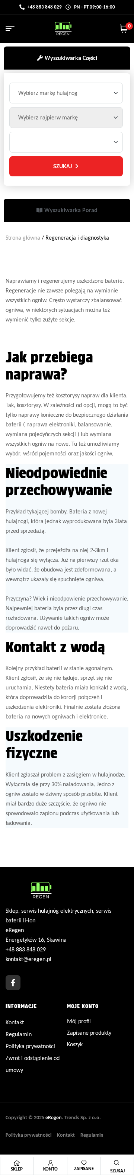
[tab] (67, 58)
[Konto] (50, 1163)
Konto (50, 1169)
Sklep (17, 1169)
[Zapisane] (84, 1163)
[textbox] (49, 93)
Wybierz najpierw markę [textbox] (48, 117)
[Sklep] (17, 1163)
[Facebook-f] (13, 982)
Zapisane (84, 1168)
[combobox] (66, 93)
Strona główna (23, 237)
